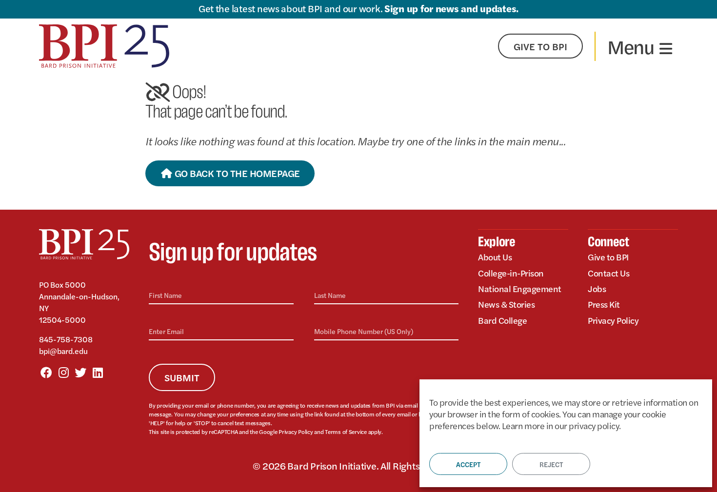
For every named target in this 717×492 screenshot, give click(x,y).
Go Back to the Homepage (235, 173)
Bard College (502, 320)
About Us (495, 257)
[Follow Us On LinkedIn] (97, 372)
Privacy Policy (296, 431)
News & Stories (506, 304)
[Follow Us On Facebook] (46, 372)
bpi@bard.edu (63, 350)
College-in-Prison (511, 273)
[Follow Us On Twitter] (80, 372)
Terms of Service (346, 431)
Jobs (597, 288)
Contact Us (608, 273)
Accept (468, 464)
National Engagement (519, 288)
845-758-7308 (66, 339)
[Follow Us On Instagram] (63, 372)
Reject (551, 464)
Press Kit (604, 304)
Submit (181, 377)
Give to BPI (608, 257)
